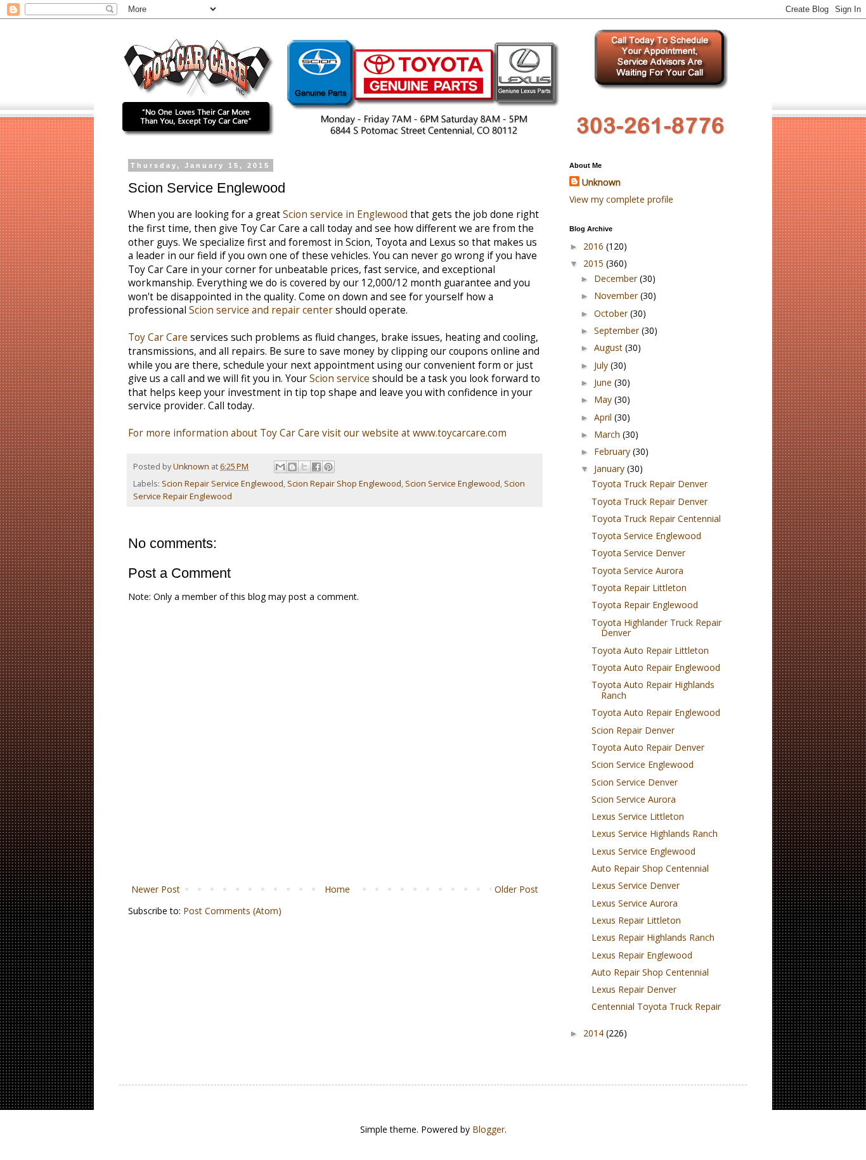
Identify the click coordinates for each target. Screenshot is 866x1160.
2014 (594, 1033)
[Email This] (280, 467)
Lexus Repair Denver (633, 989)
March (608, 434)
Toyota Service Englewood (646, 536)
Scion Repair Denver (633, 730)
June (604, 382)
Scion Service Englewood (452, 483)
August (609, 347)
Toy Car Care (158, 337)
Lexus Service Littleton (637, 816)
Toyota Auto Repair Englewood (655, 667)
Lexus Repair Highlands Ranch (652, 937)
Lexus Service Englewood (643, 851)
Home (337, 889)
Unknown (601, 182)
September (618, 330)
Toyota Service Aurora (637, 570)
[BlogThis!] (292, 467)
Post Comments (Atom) (232, 911)
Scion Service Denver (634, 782)
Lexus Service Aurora (634, 903)
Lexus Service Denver (635, 885)
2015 (594, 263)
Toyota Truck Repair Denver (649, 484)
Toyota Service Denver (638, 553)
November (617, 296)
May (604, 399)
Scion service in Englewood (345, 214)
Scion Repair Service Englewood (222, 483)
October (612, 313)
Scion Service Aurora (633, 799)
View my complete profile (621, 199)
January (610, 468)
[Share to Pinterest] (328, 467)
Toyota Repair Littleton (639, 588)
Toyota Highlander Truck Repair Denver (656, 627)
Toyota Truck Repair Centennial (656, 519)
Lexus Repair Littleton (636, 920)
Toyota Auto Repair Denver (647, 747)
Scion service (339, 378)
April (604, 417)
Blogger (488, 1129)
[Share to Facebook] (316, 467)
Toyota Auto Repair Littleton (650, 650)
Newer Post (155, 889)
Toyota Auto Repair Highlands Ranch (652, 690)
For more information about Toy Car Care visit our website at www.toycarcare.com (317, 433)
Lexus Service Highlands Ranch (654, 833)
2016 (594, 246)
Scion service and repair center (261, 310)
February (613, 451)
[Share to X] (304, 467)
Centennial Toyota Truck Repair (656, 1006)
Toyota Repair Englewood (644, 605)
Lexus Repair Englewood (641, 955)
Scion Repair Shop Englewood (344, 483)
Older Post (516, 889)
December (617, 278)
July (602, 365)
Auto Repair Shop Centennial (650, 868)
